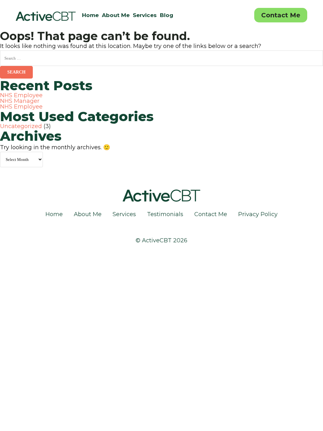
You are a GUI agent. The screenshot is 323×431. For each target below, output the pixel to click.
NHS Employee (21, 95)
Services (145, 15)
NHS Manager (19, 100)
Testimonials (165, 214)
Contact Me (280, 15)
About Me (116, 15)
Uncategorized (21, 126)
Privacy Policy (258, 214)
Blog (166, 15)
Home (90, 15)
